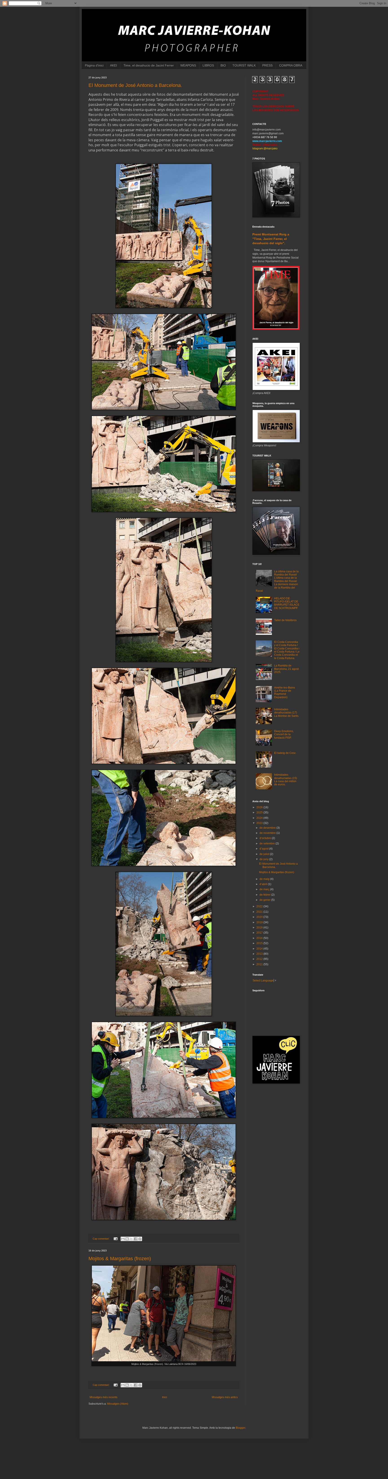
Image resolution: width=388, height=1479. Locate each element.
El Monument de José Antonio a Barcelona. (135, 85)
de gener (265, 899)
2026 (259, 807)
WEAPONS (188, 65)
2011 (259, 964)
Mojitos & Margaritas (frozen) (119, 1258)
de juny (264, 859)
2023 (259, 823)
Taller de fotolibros (285, 620)
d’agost (264, 848)
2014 (259, 948)
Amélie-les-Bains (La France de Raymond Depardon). (284, 692)
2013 (259, 953)
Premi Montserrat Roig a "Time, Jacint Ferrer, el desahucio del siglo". (270, 238)
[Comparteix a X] (131, 1239)
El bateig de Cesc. (285, 753)
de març (265, 889)
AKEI (113, 65)
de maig (265, 879)
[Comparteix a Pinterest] (140, 1239)
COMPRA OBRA (290, 65)
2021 (259, 911)
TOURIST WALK (244, 65)
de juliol (265, 854)
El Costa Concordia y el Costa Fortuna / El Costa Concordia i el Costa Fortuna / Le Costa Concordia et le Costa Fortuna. (287, 650)
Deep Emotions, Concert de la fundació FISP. (284, 734)
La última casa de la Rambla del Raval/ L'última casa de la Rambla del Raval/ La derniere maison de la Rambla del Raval (277, 581)
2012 (259, 959)
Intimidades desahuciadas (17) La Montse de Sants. (286, 712)
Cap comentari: (101, 1238)
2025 (259, 812)
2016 (259, 938)
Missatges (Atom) (117, 1403)
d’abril (264, 884)
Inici (164, 1397)
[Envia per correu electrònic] (123, 1239)
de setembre (268, 843)
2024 (259, 817)
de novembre (268, 833)
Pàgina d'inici (94, 65)
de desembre (268, 827)
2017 (259, 932)
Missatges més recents (103, 1397)
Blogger (240, 1427)
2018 (259, 927)
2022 (259, 906)
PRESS (267, 65)
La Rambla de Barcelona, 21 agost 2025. (286, 669)
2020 (259, 917)
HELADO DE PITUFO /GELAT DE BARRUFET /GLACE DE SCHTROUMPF (286, 603)
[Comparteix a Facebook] (135, 1239)
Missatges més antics (225, 1397)
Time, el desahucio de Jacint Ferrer (148, 65)
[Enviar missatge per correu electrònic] (115, 1238)
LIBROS (208, 65)
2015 (259, 943)
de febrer (265, 894)
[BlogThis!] (127, 1239)
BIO (223, 65)
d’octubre (266, 838)
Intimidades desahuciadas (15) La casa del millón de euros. (285, 779)
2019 (259, 922)
